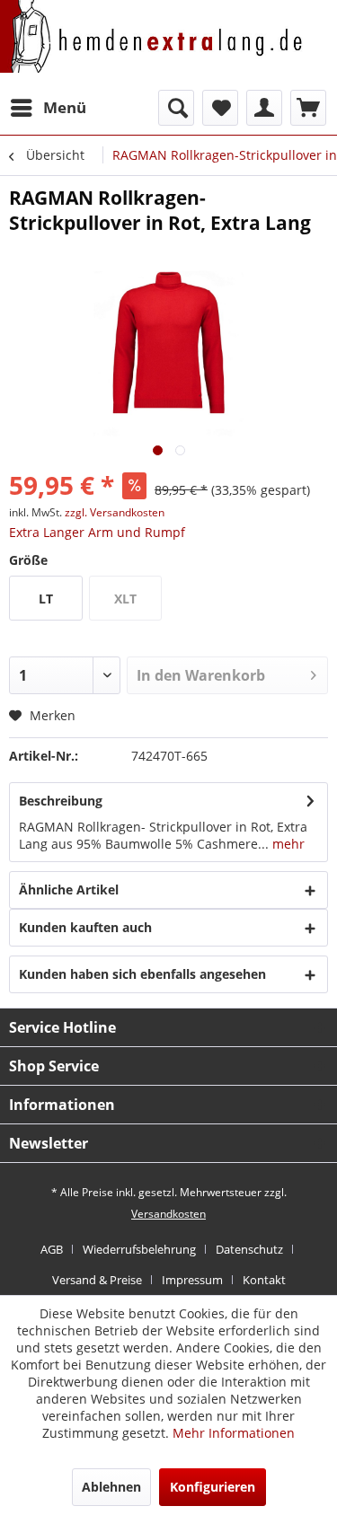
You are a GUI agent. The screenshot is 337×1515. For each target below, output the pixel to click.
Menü (64, 107)
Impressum (192, 1280)
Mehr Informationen (234, 1432)
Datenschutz (249, 1249)
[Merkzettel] (220, 108)
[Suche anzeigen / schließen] (176, 108)
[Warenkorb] (308, 108)
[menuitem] (47, 108)
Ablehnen (111, 1486)
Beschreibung (60, 800)
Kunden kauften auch (85, 927)
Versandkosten (168, 1213)
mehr (287, 843)
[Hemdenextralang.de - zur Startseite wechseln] (152, 51)
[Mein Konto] (264, 108)
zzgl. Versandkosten (114, 512)
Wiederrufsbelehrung (139, 1249)
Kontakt (264, 1280)
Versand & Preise (97, 1280)
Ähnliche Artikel (69, 889)
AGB (51, 1249)
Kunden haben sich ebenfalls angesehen (142, 973)
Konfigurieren (212, 1486)
